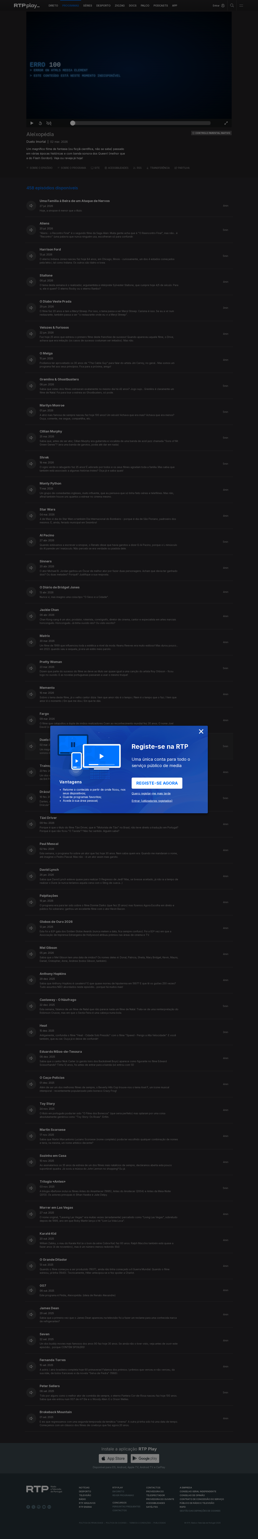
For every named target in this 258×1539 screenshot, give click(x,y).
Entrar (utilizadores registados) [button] (152, 801)
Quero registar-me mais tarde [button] (151, 793)
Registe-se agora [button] (157, 783)
